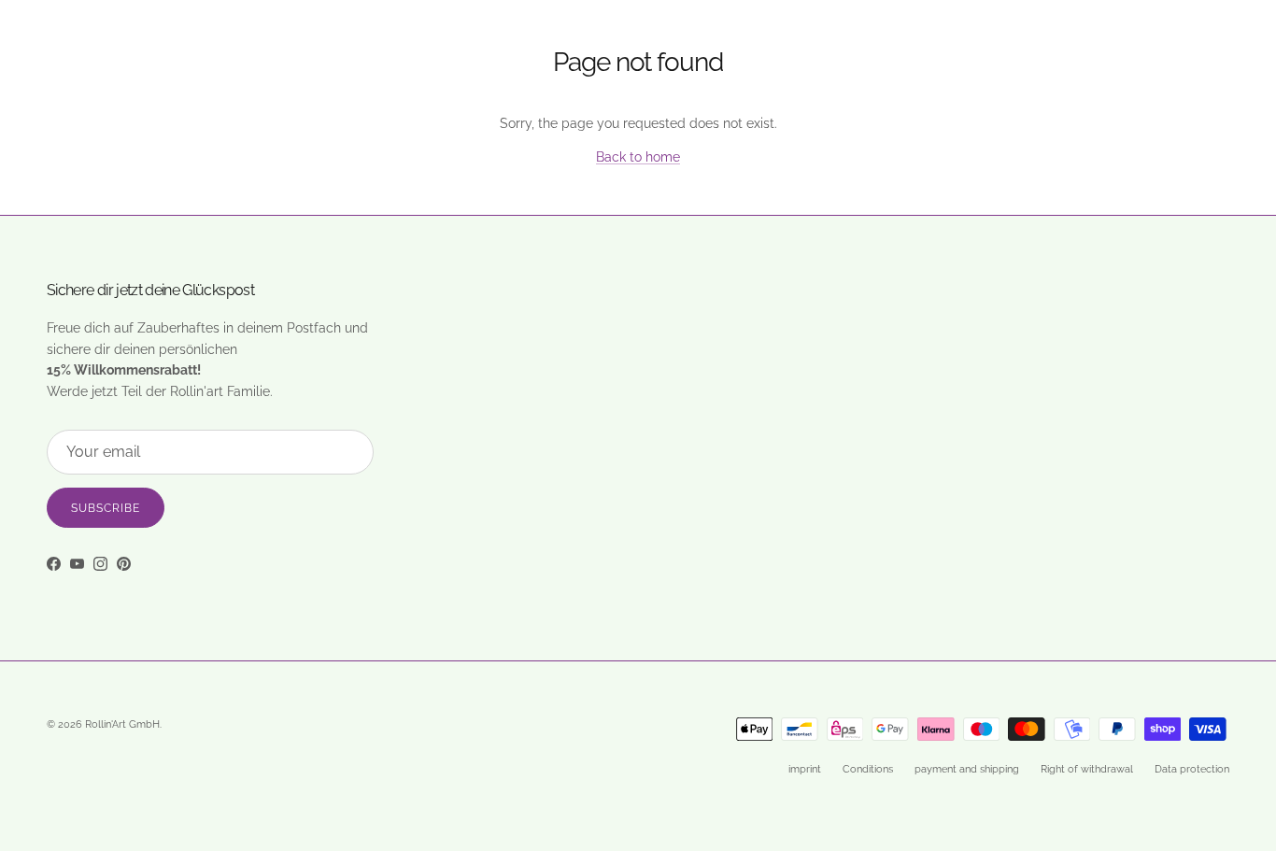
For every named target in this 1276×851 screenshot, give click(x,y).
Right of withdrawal (1087, 769)
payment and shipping (966, 769)
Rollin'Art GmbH (122, 724)
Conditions (868, 769)
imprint (804, 769)
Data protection (1192, 769)
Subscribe (105, 508)
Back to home (638, 156)
